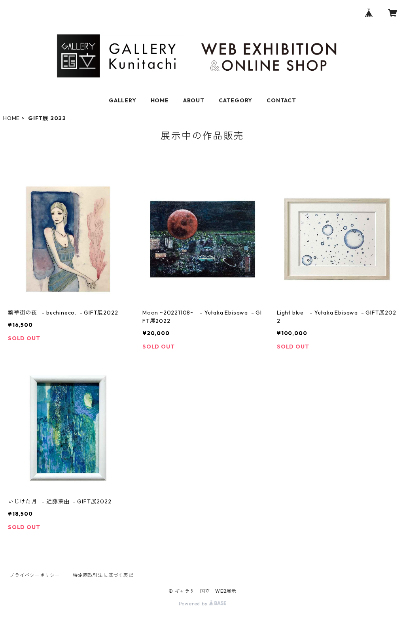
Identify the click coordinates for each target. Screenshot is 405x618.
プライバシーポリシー (34, 575)
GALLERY (122, 100)
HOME (160, 100)
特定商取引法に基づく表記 (103, 575)
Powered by (194, 604)
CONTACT (281, 100)
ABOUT (193, 100)
